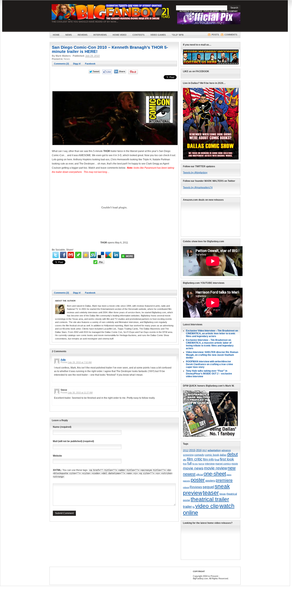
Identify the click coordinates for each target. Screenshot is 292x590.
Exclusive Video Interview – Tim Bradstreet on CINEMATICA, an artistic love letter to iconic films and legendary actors (212, 333)
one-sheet (215, 474)
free (185, 464)
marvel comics (223, 463)
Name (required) (62, 427)
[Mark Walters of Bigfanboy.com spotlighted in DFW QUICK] (211, 436)
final (217, 459)
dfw (184, 460)
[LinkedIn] (116, 255)
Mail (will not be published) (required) (73, 441)
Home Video (120, 35)
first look (227, 459)
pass (229, 474)
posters (210, 480)
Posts (215, 34)
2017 (204, 450)
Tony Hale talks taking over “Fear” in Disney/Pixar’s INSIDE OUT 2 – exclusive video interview (209, 373)
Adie (63, 359)
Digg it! (77, 63)
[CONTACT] (211, 63)
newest (189, 474)
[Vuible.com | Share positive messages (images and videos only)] (78, 257)
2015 (192, 450)
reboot (186, 487)
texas (222, 493)
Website (57, 455)
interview (210, 463)
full (189, 463)
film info (208, 459)
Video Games (158, 35)
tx (193, 506)
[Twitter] (55, 255)
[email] (71, 255)
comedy (199, 454)
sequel (208, 487)
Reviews (82, 35)
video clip (207, 506)
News (68, 35)
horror (201, 464)
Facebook (90, 63)
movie (234, 463)
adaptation (214, 450)
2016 (199, 450)
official (199, 474)
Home (56, 35)
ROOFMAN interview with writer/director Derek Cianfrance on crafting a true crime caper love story (209, 364)
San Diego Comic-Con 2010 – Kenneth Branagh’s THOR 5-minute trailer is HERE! (110, 49)
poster (198, 480)
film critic (194, 459)
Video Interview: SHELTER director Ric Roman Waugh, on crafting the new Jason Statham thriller (212, 355)
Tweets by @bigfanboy (195, 172)
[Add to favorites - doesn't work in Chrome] (86, 255)
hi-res (195, 464)
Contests (138, 35)
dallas (223, 454)
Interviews (100, 35)
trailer (187, 507)
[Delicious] (101, 255)
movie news (193, 468)
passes (186, 481)
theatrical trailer (210, 499)
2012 (186, 450)
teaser (211, 493)
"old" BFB (178, 35)
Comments (230, 34)
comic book (212, 454)
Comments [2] (61, 63)
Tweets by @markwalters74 (198, 187)
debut (232, 454)
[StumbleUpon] (93, 255)
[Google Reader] (108, 255)
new (232, 468)
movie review (215, 468)
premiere (224, 480)
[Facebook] (63, 255)
